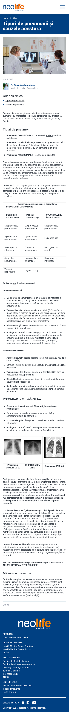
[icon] (23, 702)
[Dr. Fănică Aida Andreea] (6, 86)
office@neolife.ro (11, 703)
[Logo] (34, 623)
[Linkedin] (16, 604)
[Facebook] (11, 604)
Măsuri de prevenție (15, 104)
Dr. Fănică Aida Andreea (23, 85)
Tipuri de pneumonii (14, 100)
